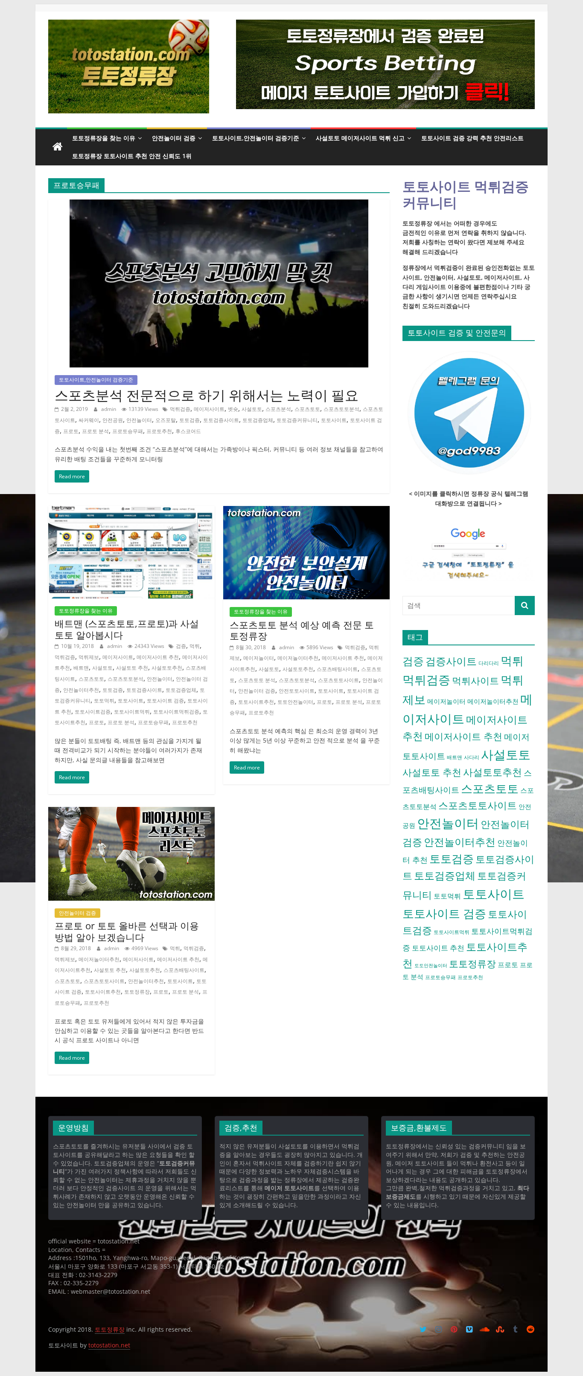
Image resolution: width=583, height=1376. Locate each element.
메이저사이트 (209, 409)
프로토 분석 (95, 431)
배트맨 (81, 667)
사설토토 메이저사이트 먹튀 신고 (360, 138)
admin (109, 409)
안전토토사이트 (297, 690)
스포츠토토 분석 (256, 680)
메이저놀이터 (258, 658)
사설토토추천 (167, 667)
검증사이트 (451, 661)
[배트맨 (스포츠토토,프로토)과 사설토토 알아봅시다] (131, 511)
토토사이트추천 (256, 701)
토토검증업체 (257, 420)
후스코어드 (188, 431)
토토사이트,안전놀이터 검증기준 (255, 138)
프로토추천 (159, 431)
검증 (181, 646)
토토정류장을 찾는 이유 (103, 138)
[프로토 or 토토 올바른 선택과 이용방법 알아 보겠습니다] (131, 812)
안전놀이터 (139, 420)
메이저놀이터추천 (297, 658)
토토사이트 (334, 420)
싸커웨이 (89, 420)
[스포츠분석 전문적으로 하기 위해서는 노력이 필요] (219, 204)
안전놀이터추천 (81, 690)
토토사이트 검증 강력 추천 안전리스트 (472, 138)
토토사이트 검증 (165, 700)
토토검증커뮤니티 (297, 420)
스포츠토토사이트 (338, 680)
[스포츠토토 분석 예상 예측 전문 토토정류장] (306, 511)
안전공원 (112, 420)
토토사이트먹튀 (132, 711)
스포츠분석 (278, 409)
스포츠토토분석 (341, 409)
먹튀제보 (89, 657)
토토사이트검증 (93, 711)
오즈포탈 (165, 420)
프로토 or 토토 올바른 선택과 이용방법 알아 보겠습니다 (127, 931)
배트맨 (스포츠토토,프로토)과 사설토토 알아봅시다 (127, 629)
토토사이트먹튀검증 (176, 711)
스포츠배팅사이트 (337, 669)
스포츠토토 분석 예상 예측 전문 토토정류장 (302, 630)
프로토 (71, 431)
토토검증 (189, 420)
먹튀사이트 (475, 680)
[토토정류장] (57, 147)
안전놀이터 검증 (173, 138)
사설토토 (252, 409)
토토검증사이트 (221, 420)
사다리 (471, 757)
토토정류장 (137, 991)
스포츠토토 (307, 409)
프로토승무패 (127, 431)
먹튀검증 (180, 409)
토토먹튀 (104, 700)
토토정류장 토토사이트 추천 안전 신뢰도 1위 (132, 156)
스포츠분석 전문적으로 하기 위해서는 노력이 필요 (207, 395)
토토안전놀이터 (295, 701)
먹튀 (194, 646)
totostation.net (109, 1345)
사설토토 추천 (132, 667)
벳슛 (233, 409)
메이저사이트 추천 (158, 657)
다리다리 (488, 663)
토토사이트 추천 (438, 948)
